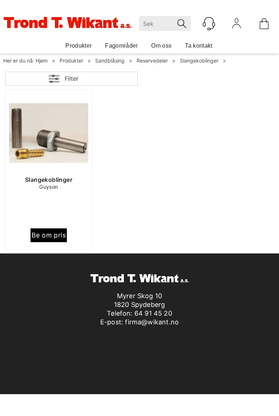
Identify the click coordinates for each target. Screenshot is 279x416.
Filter (71, 78)
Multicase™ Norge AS (198, 408)
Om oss (161, 46)
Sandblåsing (110, 60)
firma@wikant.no (152, 322)
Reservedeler (152, 60)
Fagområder (121, 46)
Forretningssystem (78, 408)
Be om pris (49, 235)
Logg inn (236, 25)
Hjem (42, 60)
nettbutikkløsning (129, 408)
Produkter (78, 46)
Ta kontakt (198, 46)
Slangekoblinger (199, 60)
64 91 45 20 (153, 313)
